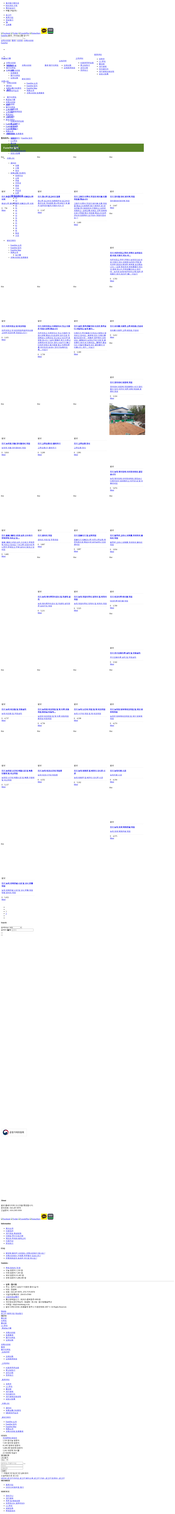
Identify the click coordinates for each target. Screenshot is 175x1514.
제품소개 (14, 252)
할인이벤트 (15, 75)
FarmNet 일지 (15, 248)
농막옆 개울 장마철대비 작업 (16, 443)
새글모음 (9, 1508)
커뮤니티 (11, 158)
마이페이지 (103, 69)
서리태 (20, 40)
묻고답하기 (85, 65)
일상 (17, 170)
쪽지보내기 (10, 8)
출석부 (13, 143)
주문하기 (84, 70)
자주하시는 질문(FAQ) (15, 1503)
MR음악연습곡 (16, 196)
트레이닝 (19, 175)
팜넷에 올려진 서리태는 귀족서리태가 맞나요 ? (25, 1253)
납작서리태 (5, 40)
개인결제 (14, 146)
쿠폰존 (102, 59)
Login (4, 1471)
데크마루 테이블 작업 (121, 597)
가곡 (17, 236)
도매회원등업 (16, 111)
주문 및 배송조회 (13, 1501)
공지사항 (84, 68)
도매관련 (11, 104)
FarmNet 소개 (15, 245)
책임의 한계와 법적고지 (16, 1238)
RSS (11, 6)
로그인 (8, 15)
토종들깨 (14, 73)
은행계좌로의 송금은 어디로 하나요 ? (21, 1258)
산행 (17, 168)
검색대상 (5, 927)
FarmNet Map (15, 250)
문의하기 (9, 1243)
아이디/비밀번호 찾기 (15, 1487)
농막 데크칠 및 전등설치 (14, 709)
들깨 (14, 40)
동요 (17, 233)
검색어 (6, 930)
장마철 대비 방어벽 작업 (122, 196)
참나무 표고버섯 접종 (49, 196)
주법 (17, 181)
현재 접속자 (13, 1268)
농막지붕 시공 (118, 771)
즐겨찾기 (12, 3)
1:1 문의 (13, 141)
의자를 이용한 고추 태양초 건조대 (126, 326)
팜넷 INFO (11, 240)
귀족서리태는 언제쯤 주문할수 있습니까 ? (23, 1256)
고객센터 (79, 58)
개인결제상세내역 (18, 151)
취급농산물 (6, 58)
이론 (17, 193)
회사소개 (9, 1228)
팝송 (17, 186)
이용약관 (9, 1231)
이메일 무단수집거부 (14, 1236)
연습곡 (18, 191)
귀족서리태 (28, 40)
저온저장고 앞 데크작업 (14, 326)
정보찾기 (19, 1313)
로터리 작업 (45, 535)
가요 (17, 188)
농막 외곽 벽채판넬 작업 (122, 827)
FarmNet (4, 35)
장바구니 (9, 1496)
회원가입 (11, 1313)
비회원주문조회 (17, 121)
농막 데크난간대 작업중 (50, 771)
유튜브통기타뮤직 (18, 173)
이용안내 (9, 1241)
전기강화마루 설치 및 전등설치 (125, 653)
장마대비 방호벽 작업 (121, 382)
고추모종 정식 (82, 443)
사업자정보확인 (12, 1297)
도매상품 (14, 78)
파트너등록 (15, 153)
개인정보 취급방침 (13, 1233)
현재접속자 (10, 1511)
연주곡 (18, 183)
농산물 (18, 255)
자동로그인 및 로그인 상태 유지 (15, 1473)
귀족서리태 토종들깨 (19, 257)
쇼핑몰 (8, 25)
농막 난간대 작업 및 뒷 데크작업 (89, 709)
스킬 (17, 178)
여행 (17, 165)
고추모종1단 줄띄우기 (49, 443)
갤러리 (13, 163)
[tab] (87, 1328)
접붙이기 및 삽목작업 (85, 535)
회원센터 (98, 55)
